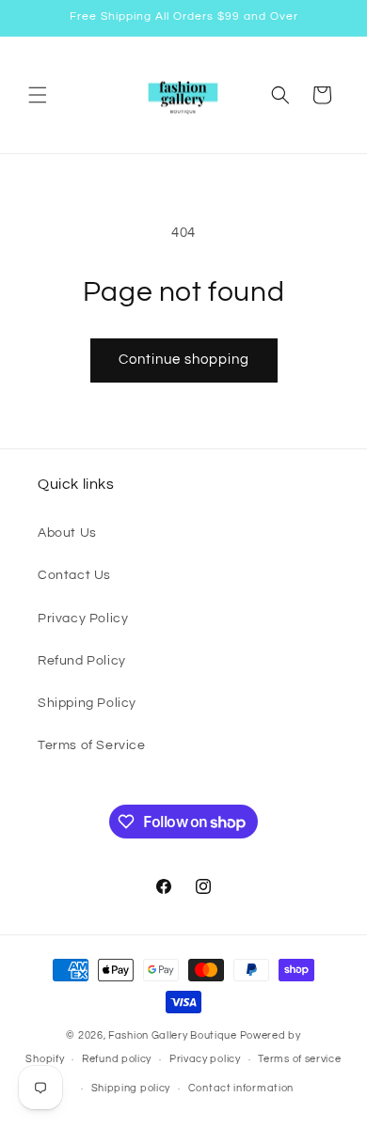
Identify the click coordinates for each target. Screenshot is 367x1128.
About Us (67, 533)
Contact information (241, 1088)
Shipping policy (131, 1088)
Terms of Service (92, 745)
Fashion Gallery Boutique (172, 1035)
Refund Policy (82, 660)
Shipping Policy (87, 703)
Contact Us (74, 575)
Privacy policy (205, 1059)
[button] (37, 95)
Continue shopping (184, 359)
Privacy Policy (83, 618)
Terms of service (299, 1059)
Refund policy (117, 1059)
